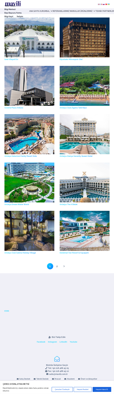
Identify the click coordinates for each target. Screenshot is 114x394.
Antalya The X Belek (68, 204)
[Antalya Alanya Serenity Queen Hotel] (85, 115)
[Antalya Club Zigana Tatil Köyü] (85, 67)
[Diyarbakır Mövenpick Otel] (85, 19)
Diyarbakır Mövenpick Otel (71, 59)
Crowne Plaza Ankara (13, 108)
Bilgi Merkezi (10, 9)
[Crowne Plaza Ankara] (29, 67)
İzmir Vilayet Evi (11, 59)
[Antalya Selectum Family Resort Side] (29, 115)
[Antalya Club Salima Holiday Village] (29, 212)
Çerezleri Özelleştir (62, 389)
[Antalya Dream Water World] (29, 164)
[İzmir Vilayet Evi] (29, 19)
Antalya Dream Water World (16, 204)
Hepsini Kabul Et (102, 389)
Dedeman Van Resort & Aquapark (74, 253)
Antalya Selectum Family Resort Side (20, 156)
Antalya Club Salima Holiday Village (20, 253)
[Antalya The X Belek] (85, 164)
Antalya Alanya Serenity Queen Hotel (76, 156)
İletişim (20, 16)
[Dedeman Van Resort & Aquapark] (85, 212)
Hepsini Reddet (83, 389)
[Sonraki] (64, 266)
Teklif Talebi (9, 6)
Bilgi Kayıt (8, 16)
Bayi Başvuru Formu (13, 13)
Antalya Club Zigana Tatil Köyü (73, 108)
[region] (57, 387)
